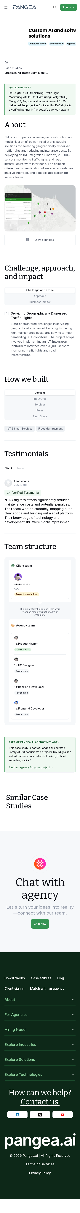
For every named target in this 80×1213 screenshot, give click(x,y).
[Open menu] (6, 7)
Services (39, 404)
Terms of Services (40, 1164)
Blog (60, 978)
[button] (40, 1000)
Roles (40, 410)
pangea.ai (40, 1139)
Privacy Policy (40, 1173)
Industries (39, 398)
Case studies (41, 978)
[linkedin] (17, 1114)
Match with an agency (47, 988)
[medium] (40, 1114)
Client (8, 468)
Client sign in (14, 988)
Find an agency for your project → (31, 767)
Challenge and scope (40, 290)
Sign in (66, 7)
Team (20, 468)
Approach (40, 296)
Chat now (40, 923)
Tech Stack (40, 416)
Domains (40, 392)
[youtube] (62, 1114)
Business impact (40, 301)
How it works (14, 978)
